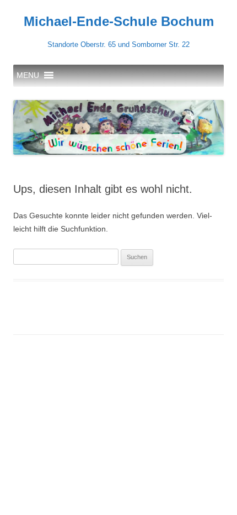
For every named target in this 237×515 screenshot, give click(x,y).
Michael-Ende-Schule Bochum (119, 21)
